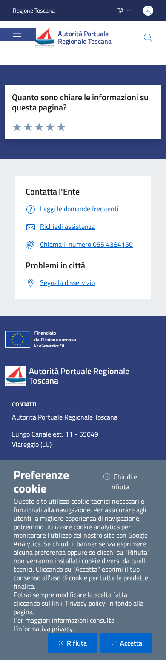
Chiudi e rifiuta (131, 481)
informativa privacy (44, 628)
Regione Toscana (34, 10)
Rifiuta (82, 642)
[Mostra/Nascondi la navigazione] (17, 33)
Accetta (136, 642)
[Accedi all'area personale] (148, 10)
